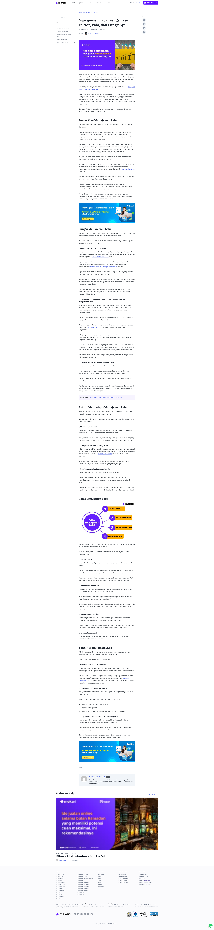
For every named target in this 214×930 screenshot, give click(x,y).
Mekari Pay (59, 894)
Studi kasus (101, 874)
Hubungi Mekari (122, 876)
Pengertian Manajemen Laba (63, 28)
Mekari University (60, 890)
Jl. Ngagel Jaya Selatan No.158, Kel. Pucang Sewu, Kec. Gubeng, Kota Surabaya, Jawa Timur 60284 (94, 905)
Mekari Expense (60, 882)
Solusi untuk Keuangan (83, 882)
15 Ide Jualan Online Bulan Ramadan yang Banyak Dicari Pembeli (81, 856)
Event (99, 882)
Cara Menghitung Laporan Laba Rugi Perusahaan (105, 397)
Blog (84, 12)
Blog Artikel (101, 876)
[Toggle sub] (74, 31)
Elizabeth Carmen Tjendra (64, 860)
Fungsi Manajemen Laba (62, 31)
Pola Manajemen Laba (62, 39)
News (99, 880)
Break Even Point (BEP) (100, 257)
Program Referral (123, 880)
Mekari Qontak (60, 878)
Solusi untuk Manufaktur (83, 888)
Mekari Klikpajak (60, 886)
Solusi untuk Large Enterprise (85, 878)
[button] (132, 2)
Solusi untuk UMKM (82, 876)
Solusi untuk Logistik (82, 890)
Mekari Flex (59, 892)
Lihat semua (152, 794)
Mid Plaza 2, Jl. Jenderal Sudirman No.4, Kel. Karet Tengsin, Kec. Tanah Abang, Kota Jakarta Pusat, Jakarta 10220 (67, 906)
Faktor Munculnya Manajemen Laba (64, 35)
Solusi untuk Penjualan (83, 884)
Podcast (100, 884)
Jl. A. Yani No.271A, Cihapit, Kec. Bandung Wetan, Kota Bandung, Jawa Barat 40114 (119, 905)
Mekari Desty (59, 888)
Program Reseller (123, 882)
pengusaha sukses (128, 169)
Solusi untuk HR (81, 880)
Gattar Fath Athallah (93, 33)
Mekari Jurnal (59, 876)
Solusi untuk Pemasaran (83, 886)
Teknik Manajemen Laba (62, 42)
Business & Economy (92, 12)
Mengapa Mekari (143, 876)
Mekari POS (59, 898)
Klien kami (142, 878)
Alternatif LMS (80, 894)
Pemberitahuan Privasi (145, 882)
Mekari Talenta (60, 874)
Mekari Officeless (60, 884)
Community (101, 886)
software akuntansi (94, 327)
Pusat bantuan (122, 874)
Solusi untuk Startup (82, 874)
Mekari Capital (60, 896)
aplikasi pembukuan (105, 454)
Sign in (138, 3)
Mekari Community (123, 878)
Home (80, 12)
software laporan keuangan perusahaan (103, 267)
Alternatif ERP (80, 892)
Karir (144, 880)
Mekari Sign (59, 880)
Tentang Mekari (143, 874)
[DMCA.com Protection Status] (154, 914)
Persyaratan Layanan (145, 884)
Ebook (99, 878)
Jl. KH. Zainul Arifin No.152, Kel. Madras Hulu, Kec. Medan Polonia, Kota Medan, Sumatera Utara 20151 (146, 905)
